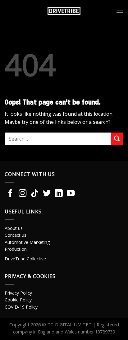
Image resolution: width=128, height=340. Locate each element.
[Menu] (119, 10)
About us (14, 228)
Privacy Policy (18, 293)
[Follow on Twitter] (47, 193)
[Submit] (117, 139)
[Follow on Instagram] (23, 193)
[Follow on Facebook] (11, 193)
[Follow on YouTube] (71, 193)
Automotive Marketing (27, 242)
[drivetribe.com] (64, 11)
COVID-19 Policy (21, 307)
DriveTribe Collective (25, 259)
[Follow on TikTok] (35, 193)
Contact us (15, 235)
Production (16, 249)
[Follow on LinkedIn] (59, 193)
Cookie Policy (18, 300)
